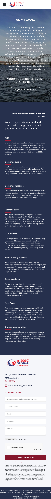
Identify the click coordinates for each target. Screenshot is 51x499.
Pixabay (36, 496)
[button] (4, 4)
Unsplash (27, 496)
